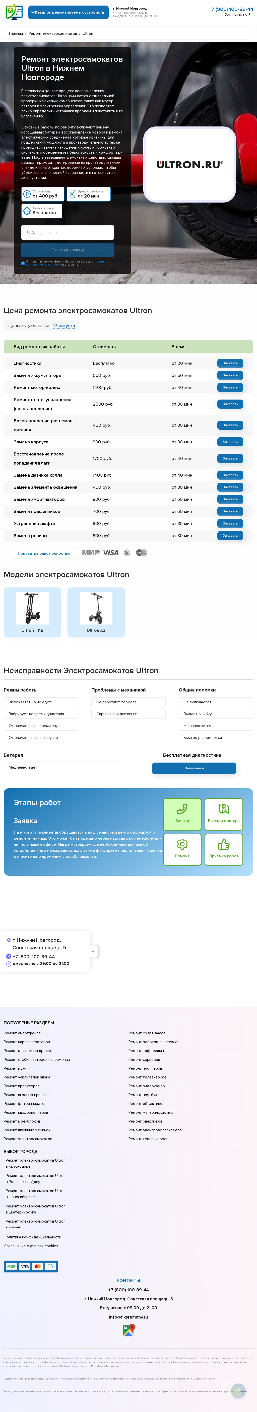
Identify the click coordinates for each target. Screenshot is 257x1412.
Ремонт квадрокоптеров (26, 1112)
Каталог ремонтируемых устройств (69, 12)
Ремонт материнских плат (151, 1112)
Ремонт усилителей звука (27, 1077)
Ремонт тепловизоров (148, 1138)
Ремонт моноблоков (22, 1121)
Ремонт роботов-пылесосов (153, 1041)
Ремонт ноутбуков (145, 1094)
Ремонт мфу (15, 1068)
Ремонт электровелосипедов (155, 1130)
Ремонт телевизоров (147, 1077)
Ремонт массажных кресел (28, 1050)
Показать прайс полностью (44, 553)
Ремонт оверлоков (145, 1121)
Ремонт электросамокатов (28, 1138)
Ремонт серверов (144, 1059)
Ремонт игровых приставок (28, 1094)
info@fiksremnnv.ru (128, 1317)
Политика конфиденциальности (32, 1237)
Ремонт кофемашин (146, 1050)
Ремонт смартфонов (22, 1033)
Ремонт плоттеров (145, 1068)
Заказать (230, 363)
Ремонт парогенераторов (27, 1041)
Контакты (128, 1280)
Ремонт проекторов (22, 1086)
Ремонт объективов (146, 1103)
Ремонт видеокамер (146, 1086)
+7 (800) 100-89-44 (231, 9)
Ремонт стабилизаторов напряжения (37, 1059)
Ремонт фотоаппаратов (25, 1103)
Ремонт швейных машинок (27, 1130)
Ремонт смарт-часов (146, 1033)
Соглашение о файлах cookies (31, 1246)
